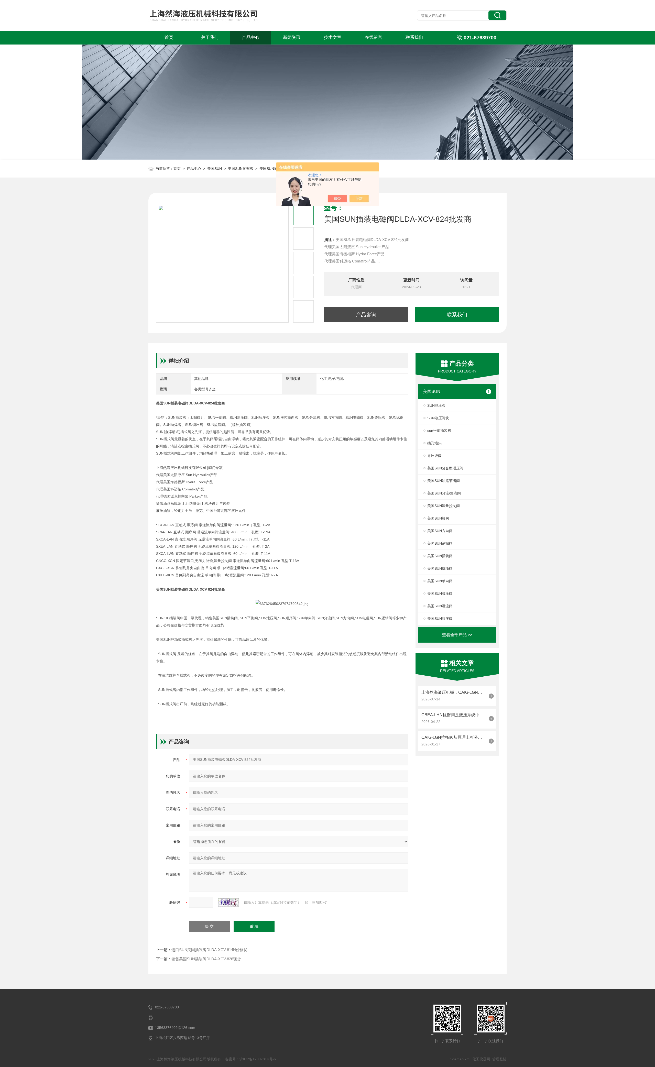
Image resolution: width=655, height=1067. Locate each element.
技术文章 (332, 37)
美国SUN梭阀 (438, 518)
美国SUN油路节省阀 (443, 481)
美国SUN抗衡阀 (240, 169)
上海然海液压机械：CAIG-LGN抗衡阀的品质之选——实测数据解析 (453, 692)
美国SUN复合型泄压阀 (445, 468)
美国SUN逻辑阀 (440, 543)
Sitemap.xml (460, 1059)
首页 (169, 37)
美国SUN (214, 169)
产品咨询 (366, 314)
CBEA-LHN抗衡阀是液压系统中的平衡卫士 (453, 715)
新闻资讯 (291, 37)
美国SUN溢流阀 (440, 606)
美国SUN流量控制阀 (443, 506)
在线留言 (373, 37)
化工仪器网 (481, 1059)
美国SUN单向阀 (440, 581)
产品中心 (250, 37)
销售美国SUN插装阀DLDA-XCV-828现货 (206, 959)
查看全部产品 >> (457, 635)
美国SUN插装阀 (440, 556)
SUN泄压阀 (436, 405)
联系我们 (414, 37)
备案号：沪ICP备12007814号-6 (250, 1059)
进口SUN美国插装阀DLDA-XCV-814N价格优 (209, 950)
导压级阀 (434, 456)
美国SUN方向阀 (440, 531)
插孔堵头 (434, 443)
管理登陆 (499, 1059)
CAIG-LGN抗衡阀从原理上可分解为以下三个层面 (453, 737)
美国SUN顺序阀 (440, 619)
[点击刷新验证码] (228, 902)
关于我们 (210, 37)
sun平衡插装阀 (439, 430)
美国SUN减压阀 (440, 593)
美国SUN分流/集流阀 (444, 493)
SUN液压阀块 (438, 418)
